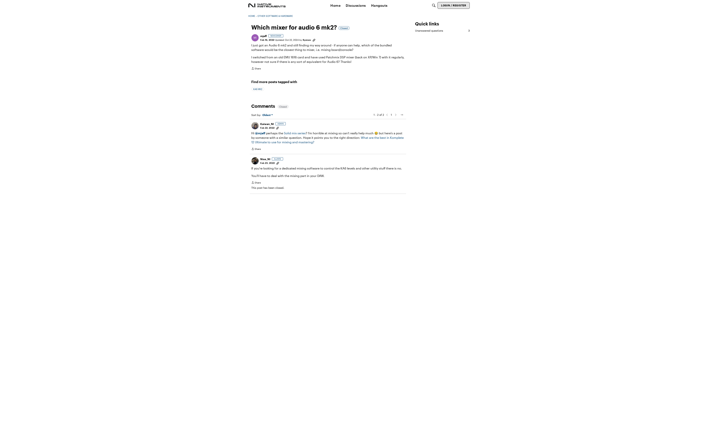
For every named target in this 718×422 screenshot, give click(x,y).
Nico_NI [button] (265, 159)
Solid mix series (295, 133)
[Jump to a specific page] (402, 115)
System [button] (307, 40)
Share (256, 69)
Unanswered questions (442, 30)
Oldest (266, 115)
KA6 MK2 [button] (257, 89)
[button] (255, 38)
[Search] (433, 5)
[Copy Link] (314, 40)
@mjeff (260, 133)
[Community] (267, 5)
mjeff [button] (263, 36)
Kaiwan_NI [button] (267, 124)
